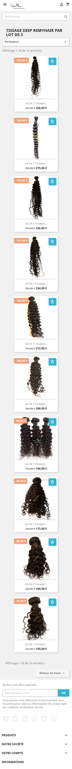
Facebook (6, 718)
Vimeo (44, 718)
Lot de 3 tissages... (36, 103)
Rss (25, 718)
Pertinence (36, 42)
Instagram (53, 718)
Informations (13, 762)
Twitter (15, 718)
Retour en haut (52, 673)
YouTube (34, 718)
